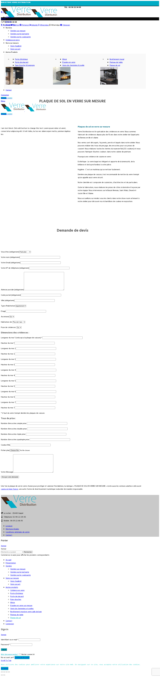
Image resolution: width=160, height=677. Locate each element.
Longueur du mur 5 (8, 380)
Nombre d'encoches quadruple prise (15, 439)
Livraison (9, 526)
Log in (4, 649)
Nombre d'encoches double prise (14, 428)
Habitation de (6, 322)
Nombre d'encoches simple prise (14, 423)
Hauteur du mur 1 (7, 343)
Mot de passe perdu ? (9, 654)
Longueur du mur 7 (8, 402)
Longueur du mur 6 (8, 391)
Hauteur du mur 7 (8, 407)
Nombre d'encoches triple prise (13, 434)
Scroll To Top (6, 660)
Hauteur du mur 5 (8, 386)
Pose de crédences (8, 327)
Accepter (4, 668)
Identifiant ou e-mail (9, 639)
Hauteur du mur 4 (8, 375)
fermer (3, 546)
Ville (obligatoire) (7, 300)
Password (5, 644)
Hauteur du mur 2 (8, 353)
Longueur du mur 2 (8, 348)
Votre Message (7, 472)
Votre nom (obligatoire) (10, 257)
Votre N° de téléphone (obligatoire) (15, 268)
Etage (3, 311)
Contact (9, 535)
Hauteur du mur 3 (8, 364)
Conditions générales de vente (18, 532)
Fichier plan (5, 450)
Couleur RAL (5, 445)
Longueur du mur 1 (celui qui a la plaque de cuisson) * (21, 337)
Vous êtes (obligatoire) (10, 251)
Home (3, 18)
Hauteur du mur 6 (8, 397)
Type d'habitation (8, 305)
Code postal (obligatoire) (11, 295)
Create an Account (22, 657)
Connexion (10, 623)
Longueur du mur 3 (8, 359)
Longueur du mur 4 (8, 370)
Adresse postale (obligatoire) (12, 289)
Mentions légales (12, 529)
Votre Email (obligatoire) (10, 262)
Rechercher (28, 552)
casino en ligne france (9, 489)
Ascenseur (5, 316)
